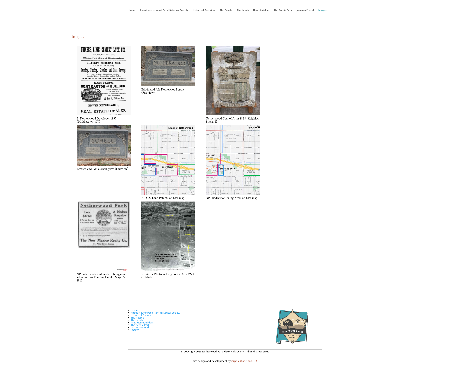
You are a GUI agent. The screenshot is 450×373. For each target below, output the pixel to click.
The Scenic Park (283, 10)
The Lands (243, 10)
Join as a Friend (305, 10)
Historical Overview (204, 10)
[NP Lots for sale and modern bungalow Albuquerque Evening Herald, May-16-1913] (104, 270)
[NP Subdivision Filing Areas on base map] (233, 193)
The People (226, 10)
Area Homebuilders (142, 322)
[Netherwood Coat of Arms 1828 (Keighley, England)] (233, 114)
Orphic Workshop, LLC (244, 361)
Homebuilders (261, 10)
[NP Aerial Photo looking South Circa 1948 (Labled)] (168, 270)
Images (322, 10)
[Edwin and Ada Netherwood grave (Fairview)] (168, 85)
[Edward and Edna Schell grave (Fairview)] (104, 164)
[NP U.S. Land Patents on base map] (168, 193)
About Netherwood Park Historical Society (164, 10)
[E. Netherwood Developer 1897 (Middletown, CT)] (104, 114)
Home (131, 10)
